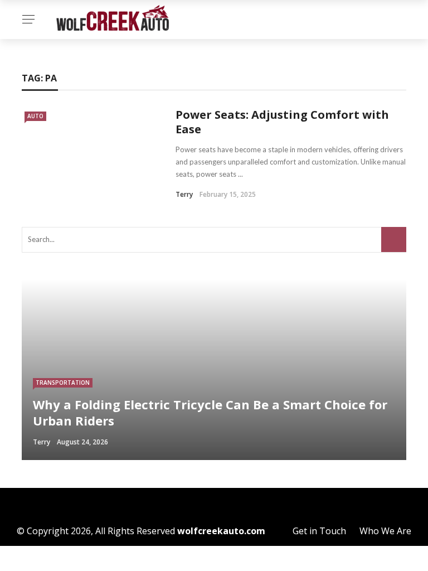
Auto (35, 116)
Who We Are (385, 531)
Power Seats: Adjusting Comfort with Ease (282, 122)
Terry (184, 194)
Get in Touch (319, 531)
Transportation (63, 382)
